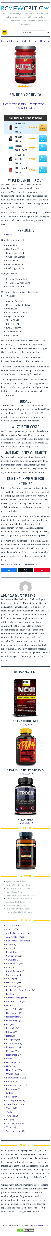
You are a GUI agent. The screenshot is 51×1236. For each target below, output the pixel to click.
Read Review (42, 127)
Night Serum (12, 1066)
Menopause (11, 1047)
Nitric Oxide (37, 104)
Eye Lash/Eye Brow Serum (18, 990)
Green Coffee (12, 1009)
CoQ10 (9, 978)
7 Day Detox (12, 925)
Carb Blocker (12, 963)
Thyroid (10, 1108)
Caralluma (11, 959)
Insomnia (10, 1028)
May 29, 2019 (25, 724)
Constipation (12, 974)
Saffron (9, 1092)
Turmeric (10, 1115)
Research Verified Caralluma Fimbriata (18, 908)
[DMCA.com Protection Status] (25, 1230)
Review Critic (34, 564)
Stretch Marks (13, 1104)
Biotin (9, 944)
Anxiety (10, 929)
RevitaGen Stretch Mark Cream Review (18, 888)
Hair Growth (12, 1013)
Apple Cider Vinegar (15, 933)
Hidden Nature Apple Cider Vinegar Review (19, 898)
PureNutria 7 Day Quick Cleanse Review (18, 885)
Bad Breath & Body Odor (18, 940)
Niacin (9, 234)
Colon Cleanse (13, 971)
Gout (8, 1005)
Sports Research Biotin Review (15, 902)
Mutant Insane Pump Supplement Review (25, 770)
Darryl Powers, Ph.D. (14, 104)
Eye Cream (11, 986)
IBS (7, 1024)
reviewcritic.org (43, 1225)
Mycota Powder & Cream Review (16, 881)
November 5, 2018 (25, 107)
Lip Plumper (12, 1043)
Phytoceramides (14, 1077)
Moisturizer (11, 1054)
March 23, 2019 (25, 773)
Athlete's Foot (13, 936)
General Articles (14, 1001)
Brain (8, 948)
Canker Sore (12, 955)
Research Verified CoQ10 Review (16, 905)
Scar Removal (12, 1096)
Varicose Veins (13, 1123)
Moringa (10, 1058)
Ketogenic (11, 1039)
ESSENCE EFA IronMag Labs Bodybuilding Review (20, 895)
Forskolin (10, 993)
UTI (8, 1119)
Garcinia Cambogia (15, 997)
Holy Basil (11, 1020)
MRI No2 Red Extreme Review (25, 721)
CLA (8, 967)
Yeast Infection (13, 1130)
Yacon (9, 1127)
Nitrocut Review (25, 819)
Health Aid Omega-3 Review (14, 891)
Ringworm (11, 1089)
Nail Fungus (11, 1062)
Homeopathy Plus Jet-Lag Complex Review (19, 912)
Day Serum (11, 982)
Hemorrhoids (12, 1016)
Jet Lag (9, 1032)
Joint (8, 1035)
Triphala (10, 1111)
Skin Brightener (13, 1100)
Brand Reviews (13, 952)
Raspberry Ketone (14, 1085)
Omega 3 (10, 1073)
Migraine (10, 1051)
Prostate (10, 1081)
